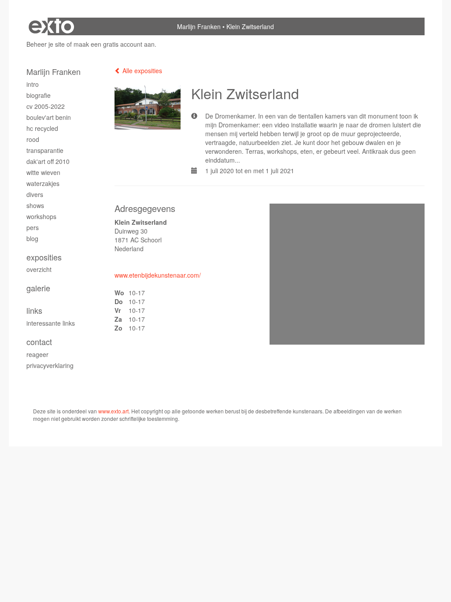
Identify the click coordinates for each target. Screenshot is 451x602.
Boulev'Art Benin (48, 117)
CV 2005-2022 (45, 106)
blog (32, 238)
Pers (32, 227)
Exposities (44, 257)
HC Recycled (42, 128)
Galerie (38, 288)
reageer (37, 354)
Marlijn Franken (199, 26)
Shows (35, 205)
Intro (32, 84)
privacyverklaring (50, 365)
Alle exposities (141, 70)
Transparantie (44, 150)
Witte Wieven (43, 172)
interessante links (50, 323)
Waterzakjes (42, 183)
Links (34, 310)
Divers (34, 194)
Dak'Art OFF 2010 (48, 161)
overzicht (39, 269)
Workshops (41, 216)
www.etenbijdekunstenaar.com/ (158, 275)
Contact (39, 341)
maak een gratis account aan (114, 44)
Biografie (38, 95)
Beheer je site (45, 44)
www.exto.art (113, 411)
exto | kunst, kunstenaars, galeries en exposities (51, 26)
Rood (32, 139)
